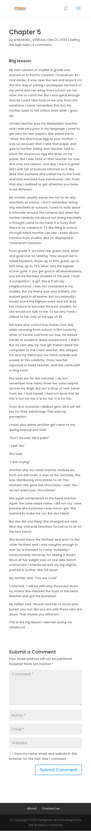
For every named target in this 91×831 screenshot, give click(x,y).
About (32, 808)
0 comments (42, 45)
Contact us (51, 808)
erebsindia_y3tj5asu (30, 40)
